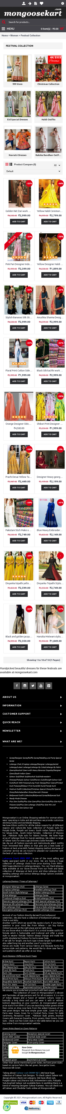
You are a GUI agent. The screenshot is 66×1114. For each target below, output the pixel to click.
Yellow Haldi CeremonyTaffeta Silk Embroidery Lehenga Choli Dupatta (51, 211)
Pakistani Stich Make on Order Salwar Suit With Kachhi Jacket (19, 530)
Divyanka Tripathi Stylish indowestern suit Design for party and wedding (51, 583)
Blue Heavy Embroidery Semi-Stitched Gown (51, 530)
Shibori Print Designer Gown (51, 423)
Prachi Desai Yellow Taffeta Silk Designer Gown (19, 477)
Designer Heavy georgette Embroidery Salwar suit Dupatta (51, 477)
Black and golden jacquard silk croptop (19, 636)
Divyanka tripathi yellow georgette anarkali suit (19, 583)
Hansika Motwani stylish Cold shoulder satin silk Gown (51, 636)
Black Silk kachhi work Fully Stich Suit (51, 370)
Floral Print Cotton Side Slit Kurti (19, 370)
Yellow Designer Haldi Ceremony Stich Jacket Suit (51, 264)
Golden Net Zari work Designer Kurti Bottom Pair (19, 211)
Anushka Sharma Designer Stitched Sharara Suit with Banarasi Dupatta (51, 317)
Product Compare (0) (25, 164)
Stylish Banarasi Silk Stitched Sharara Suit (19, 317)
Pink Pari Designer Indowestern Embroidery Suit (19, 264)
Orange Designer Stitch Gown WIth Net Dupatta (19, 423)
